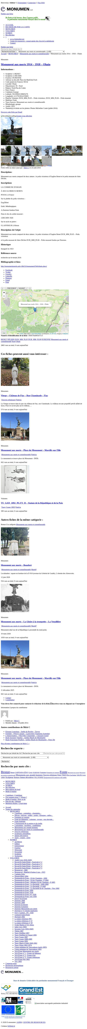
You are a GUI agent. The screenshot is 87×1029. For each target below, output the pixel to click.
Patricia (18, 400)
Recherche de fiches (8, 51)
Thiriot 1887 (18, 931)
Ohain (18, 341)
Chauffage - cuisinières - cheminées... (27, 813)
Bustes (12, 772)
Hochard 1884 (19, 917)
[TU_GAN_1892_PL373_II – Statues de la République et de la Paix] (15, 493)
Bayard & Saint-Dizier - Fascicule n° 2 (28, 862)
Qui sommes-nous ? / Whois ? (16, 797)
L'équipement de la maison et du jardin (28, 823)
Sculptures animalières (22, 834)
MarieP (33, 570)
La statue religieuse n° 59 (23, 923)
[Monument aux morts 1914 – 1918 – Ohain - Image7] (67, 155)
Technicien (18, 856)
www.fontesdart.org (17, 39)
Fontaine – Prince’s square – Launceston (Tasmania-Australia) (27, 734)
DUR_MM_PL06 (34, 339)
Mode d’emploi (10, 791)
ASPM (19, 1022)
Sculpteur (9, 777)
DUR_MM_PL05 (21, 339)
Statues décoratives (27, 777)
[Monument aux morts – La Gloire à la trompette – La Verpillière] (15, 611)
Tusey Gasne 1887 (21, 937)
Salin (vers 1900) (20, 927)
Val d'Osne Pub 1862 (22, 959)
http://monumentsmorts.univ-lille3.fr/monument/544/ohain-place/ (24, 266)
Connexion (32, 3)
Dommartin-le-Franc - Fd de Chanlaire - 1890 (30, 878)
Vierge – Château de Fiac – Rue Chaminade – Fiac (24, 395)
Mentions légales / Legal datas (16, 803)
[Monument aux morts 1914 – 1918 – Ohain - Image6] (57, 155)
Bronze (5, 772)
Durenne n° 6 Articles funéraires (25, 911)
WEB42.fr (11, 1026)
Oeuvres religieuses (8, 400)
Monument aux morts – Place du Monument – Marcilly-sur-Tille (31, 450)
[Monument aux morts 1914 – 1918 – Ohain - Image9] (6, 166)
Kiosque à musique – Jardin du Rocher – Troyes (22, 732)
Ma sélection (9, 35)
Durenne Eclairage (21, 905)
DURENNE (46, 339)
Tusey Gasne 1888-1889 (23, 939)
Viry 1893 (18, 961)
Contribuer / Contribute (13, 795)
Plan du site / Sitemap (13, 801)
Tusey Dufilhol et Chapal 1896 (25, 935)
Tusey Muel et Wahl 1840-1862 (25, 943)
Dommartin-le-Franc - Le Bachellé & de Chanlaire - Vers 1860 (36, 888)
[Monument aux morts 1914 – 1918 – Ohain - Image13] (47, 166)
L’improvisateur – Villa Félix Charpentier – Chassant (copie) (27, 736)
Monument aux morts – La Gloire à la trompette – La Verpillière (31, 621)
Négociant (18, 850)
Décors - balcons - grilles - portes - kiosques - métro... (33, 815)
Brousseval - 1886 (21, 870)
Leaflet (21, 334)
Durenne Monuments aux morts (25, 909)
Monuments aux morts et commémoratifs (34, 54)
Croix (31, 772)
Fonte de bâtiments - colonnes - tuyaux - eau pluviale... (34, 819)
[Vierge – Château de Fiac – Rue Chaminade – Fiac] (15, 385)
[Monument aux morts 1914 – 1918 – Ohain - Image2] (16, 155)
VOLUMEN (10, 31)
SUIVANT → (23, 288)
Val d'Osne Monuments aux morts (26, 951)
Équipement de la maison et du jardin (55, 777)
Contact (13, 43)
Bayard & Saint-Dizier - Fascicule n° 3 (28, 864)
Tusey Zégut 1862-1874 (23, 945)
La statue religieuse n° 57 (23, 921)
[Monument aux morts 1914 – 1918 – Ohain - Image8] (77, 155)
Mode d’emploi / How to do (15, 799)
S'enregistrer (22, 3)
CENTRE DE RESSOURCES (34, 1022)
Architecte (18, 842)
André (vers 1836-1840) (23, 860)
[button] (35, 309)
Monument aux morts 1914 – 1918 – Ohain (25, 64)
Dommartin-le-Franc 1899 (23, 890)
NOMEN (8, 33)
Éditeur (17, 844)
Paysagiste (18, 852)
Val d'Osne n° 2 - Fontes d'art (24, 955)
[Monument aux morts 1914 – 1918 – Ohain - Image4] (36, 155)
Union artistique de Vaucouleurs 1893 (27, 949)
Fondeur (17, 848)
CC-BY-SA (53, 334)
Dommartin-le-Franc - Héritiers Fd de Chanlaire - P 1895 (34, 882)
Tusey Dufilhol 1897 (21, 933)
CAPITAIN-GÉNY (21, 772)
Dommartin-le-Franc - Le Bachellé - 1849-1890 (31, 884)
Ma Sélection (10, 787)
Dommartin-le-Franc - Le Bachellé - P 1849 (30, 886)
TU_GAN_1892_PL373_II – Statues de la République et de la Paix (32, 503)
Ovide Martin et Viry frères (24, 925)
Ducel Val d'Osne (20, 899)
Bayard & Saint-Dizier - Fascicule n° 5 (28, 868)
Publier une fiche (7, 14)
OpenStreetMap (36, 334)
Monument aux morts (73, 772)
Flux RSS (41, 3)
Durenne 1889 (19, 903)
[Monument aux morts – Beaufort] (15, 555)
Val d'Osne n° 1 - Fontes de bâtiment (27, 953)
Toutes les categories (12, 809)
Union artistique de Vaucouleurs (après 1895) (30, 947)
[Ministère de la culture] (20, 1003)
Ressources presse (11, 967)
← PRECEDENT (10, 288)
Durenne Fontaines (21, 907)
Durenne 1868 (19, 901)
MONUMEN (10, 29)
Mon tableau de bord (12, 789)
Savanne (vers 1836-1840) (23, 929)
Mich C (26, 168)
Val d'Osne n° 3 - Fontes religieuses (27, 957)
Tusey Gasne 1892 (8, 507)
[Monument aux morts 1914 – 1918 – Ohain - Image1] (6, 155)
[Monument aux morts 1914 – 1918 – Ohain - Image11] (26, 166)
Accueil (3, 54)
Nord (13, 341)
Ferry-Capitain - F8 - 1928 (23, 913)
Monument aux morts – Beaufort (16, 565)
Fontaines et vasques (53, 772)
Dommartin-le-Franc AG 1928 (25, 894)
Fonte (63, 772)
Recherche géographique (14, 965)
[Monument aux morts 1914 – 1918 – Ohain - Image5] (47, 155)
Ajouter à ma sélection (24, 116)
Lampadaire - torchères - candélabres (27, 825)
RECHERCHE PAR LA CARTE (17, 27)
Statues (17, 777)
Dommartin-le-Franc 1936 (23, 892)
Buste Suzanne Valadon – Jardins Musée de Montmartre (25, 738)
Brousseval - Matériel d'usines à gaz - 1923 (29, 872)
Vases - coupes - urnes (22, 838)
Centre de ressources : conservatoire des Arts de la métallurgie (32, 41)
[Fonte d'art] (3, 1003)
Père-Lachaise (71, 775)
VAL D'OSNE (38, 777)
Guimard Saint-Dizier (22, 915)
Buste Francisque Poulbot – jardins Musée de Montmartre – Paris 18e (30, 740)
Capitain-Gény (19, 874)
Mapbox (65, 334)
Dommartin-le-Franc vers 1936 (25, 896)
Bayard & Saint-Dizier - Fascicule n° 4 (28, 866)
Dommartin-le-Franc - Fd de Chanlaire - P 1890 (31, 880)
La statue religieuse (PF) (23, 919)
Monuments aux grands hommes (29, 775)
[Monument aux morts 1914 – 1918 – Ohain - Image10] (16, 166)
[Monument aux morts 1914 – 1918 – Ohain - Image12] (36, 166)
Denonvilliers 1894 (21, 876)
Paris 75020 (61, 775)
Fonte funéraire (19, 821)
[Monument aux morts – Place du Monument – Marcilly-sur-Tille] (15, 440)
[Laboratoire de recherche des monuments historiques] (29, 1003)
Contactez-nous (11, 963)
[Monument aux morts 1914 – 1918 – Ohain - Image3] (26, 155)
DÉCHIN (10, 339)
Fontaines (43, 772)
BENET (4, 339)
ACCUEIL (9, 25)
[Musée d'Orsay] (12, 1003)
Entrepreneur (19, 846)
